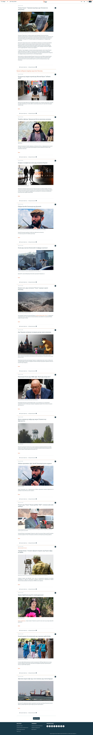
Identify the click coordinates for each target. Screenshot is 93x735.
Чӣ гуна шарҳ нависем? (21, 729)
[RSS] (61, 726)
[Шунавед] (87, 1)
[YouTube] (84, 1)
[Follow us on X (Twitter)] (57, 726)
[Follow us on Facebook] (50, 726)
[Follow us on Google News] (47, 726)
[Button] (23, 67)
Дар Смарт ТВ (34, 729)
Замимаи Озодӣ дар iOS (36, 727)
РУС (81, 1)
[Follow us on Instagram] (54, 726)
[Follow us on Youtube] (52, 726)
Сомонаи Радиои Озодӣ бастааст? (22, 727)
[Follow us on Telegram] (59, 726)
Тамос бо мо (19, 731)
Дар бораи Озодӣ (19, 725)
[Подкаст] (63, 726)
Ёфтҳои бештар (36, 718)
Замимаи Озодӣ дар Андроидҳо (37, 725)
